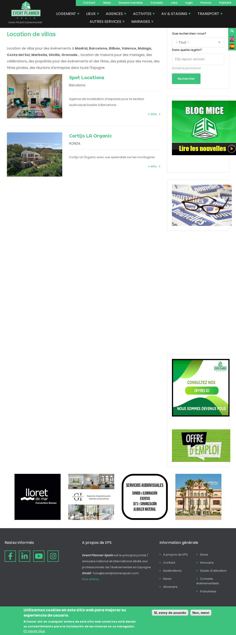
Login (189, 3)
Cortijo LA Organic (90, 136)
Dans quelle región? (187, 50)
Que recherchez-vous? (189, 33)
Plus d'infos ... (91, 579)
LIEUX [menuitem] (89, 14)
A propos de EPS (175, 554)
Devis (204, 554)
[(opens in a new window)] (38, 518)
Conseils (156, 3)
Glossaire (170, 587)
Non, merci (200, 613)
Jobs (174, 3)
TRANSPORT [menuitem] (206, 14)
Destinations (172, 570)
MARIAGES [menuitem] (139, 22)
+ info (152, 114)
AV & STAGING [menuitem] (172, 14)
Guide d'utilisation (213, 570)
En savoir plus (34, 631)
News (107, 3)
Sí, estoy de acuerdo (170, 613)
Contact (89, 3)
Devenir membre (131, 3)
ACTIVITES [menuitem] (140, 14)
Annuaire (207, 562)
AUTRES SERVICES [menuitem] (103, 22)
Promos (206, 3)
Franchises (208, 591)
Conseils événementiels (207, 581)
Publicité (225, 3)
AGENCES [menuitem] (112, 14)
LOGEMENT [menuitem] (64, 14)
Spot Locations (86, 77)
